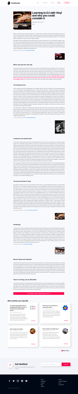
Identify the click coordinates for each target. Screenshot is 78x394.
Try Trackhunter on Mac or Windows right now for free (38, 293)
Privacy (60, 379)
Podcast (42, 383)
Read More (33, 320)
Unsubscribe (61, 384)
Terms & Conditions (63, 381)
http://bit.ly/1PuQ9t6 (28, 244)
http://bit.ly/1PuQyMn (30, 50)
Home (42, 379)
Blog (42, 384)
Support (42, 386)
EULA (60, 383)
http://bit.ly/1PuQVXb (32, 210)
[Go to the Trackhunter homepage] (14, 3)
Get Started (43, 381)
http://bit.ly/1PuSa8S (31, 117)
